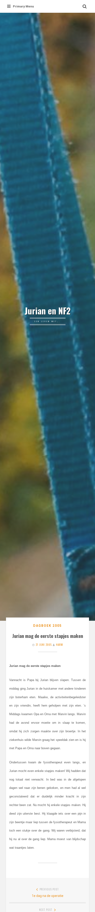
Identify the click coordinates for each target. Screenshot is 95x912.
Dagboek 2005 (47, 625)
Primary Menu (23, 6)
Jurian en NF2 (48, 310)
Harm (59, 644)
